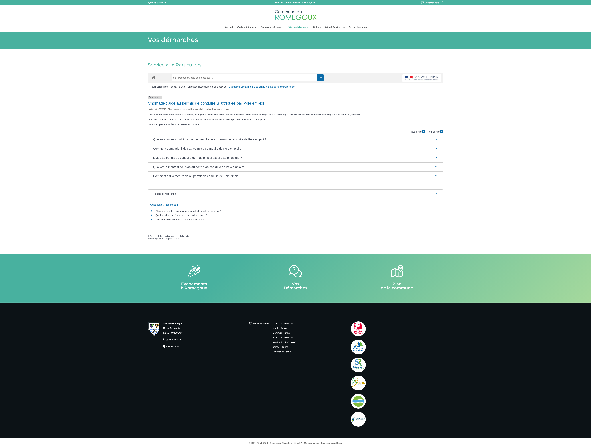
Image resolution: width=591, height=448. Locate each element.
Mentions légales (311, 443)
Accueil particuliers (158, 86)
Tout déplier (434, 131)
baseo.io (175, 239)
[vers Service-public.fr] (421, 78)
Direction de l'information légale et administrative (170, 236)
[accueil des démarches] (153, 77)
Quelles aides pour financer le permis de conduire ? (181, 215)
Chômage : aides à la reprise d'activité (207, 86)
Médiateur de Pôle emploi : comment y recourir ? (179, 219)
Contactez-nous (432, 3)
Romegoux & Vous (271, 27)
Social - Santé (178, 86)
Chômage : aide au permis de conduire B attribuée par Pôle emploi (262, 86)
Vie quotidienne (297, 27)
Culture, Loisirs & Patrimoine (329, 27)
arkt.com (338, 443)
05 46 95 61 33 (173, 339)
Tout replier (416, 131)
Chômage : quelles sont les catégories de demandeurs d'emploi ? (188, 211)
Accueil (228, 27)
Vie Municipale (245, 27)
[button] (295, 139)
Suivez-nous (172, 346)
